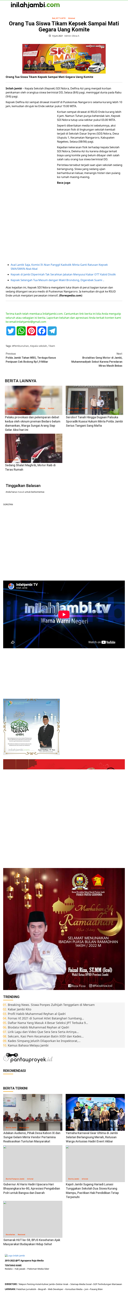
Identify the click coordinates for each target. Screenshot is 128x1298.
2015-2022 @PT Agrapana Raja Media (24, 1260)
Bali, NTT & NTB (59, 18)
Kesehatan (10, 1234)
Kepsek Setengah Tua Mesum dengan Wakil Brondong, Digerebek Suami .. (57, 280)
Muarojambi (24, 1128)
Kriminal (71, 18)
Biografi (42, 1289)
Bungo (23, 408)
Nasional (21, 1234)
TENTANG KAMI (13, 1265)
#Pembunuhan (20, 345)
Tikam (51, 345)
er (62, 1284)
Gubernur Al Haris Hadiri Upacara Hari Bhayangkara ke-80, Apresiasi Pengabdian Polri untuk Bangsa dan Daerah (31, 1188)
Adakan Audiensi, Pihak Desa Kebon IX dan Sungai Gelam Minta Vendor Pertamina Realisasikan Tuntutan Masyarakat (31, 1137)
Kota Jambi (95, 408)
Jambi (51, 1284)
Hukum (42, 408)
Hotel (38, 1284)
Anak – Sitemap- (71, 1284)
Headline (33, 408)
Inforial (30, 1179)
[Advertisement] (31, 161)
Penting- (30, 1284)
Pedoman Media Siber (38, 1268)
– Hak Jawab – (20, 1268)
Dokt (58, 1284)
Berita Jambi (13, 408)
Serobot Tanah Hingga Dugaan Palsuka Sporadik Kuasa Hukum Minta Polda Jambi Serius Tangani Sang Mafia (94, 421)
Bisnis (71, 1128)
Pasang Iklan (96, 1289)
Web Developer (56, 1289)
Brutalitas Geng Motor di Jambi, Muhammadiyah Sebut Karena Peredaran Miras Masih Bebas (96, 359)
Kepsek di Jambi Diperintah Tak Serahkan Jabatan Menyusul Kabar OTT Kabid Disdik (63, 274)
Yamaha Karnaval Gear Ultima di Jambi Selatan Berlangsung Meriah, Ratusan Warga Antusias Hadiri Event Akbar (92, 1137)
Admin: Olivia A (71, 35)
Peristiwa (21, 412)
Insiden (51, 408)
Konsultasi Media (74, 1289)
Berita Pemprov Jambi (15, 1179)
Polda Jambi (73, 412)
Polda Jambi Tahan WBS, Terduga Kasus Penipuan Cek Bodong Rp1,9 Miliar (31, 357)
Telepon (22, 1284)
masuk (21, 491)
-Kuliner (44, 1284)
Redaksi (9, 1268)
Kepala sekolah (38, 345)
